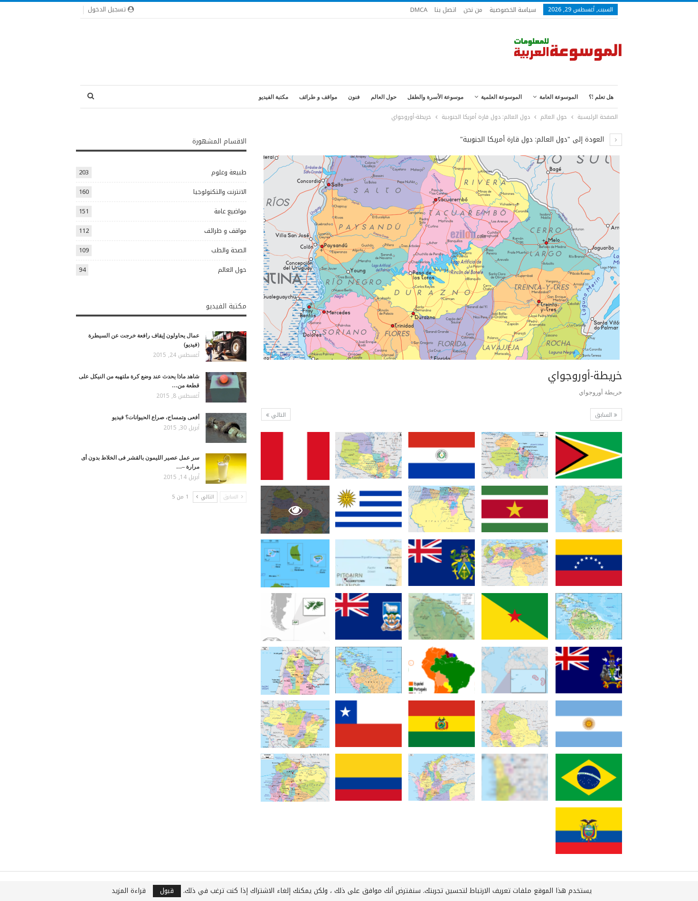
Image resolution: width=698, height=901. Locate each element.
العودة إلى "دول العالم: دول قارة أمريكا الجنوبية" (533, 139)
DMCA (418, 10)
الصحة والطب (228, 250)
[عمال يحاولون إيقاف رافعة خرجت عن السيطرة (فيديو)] (226, 346)
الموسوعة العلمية (501, 97)
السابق (604, 415)
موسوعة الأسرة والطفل (435, 97)
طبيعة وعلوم (228, 172)
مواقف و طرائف (318, 97)
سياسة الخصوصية (513, 10)
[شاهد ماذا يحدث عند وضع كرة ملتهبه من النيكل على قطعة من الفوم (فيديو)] (226, 387)
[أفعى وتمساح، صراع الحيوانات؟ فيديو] (226, 428)
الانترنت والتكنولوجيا (219, 192)
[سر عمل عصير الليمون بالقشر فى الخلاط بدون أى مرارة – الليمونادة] (226, 468)
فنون (354, 97)
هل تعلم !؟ (601, 97)
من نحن (472, 10)
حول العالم (383, 97)
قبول (167, 891)
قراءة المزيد (129, 891)
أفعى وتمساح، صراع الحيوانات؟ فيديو (155, 417)
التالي (277, 415)
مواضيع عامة (230, 211)
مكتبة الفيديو (273, 97)
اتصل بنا (445, 10)
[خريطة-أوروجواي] (589, 455)
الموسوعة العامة (558, 97)
